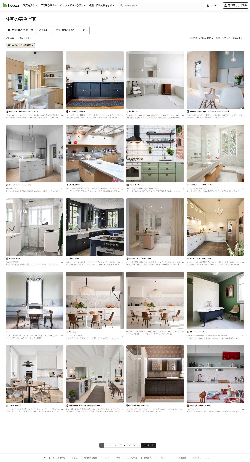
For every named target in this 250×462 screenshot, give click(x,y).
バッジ (106, 458)
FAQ (118, 458)
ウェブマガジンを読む (71, 5)
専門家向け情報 (90, 458)
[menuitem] (30, 5)
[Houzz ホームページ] (11, 5)
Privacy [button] (164, 458)
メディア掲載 (132, 458)
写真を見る (29, 5)
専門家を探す (47, 5)
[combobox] (161, 5)
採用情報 (147, 458)
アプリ (74, 458)
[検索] (121, 5)
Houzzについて (58, 458)
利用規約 (182, 458)
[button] (20, 30)
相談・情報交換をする (100, 5)
